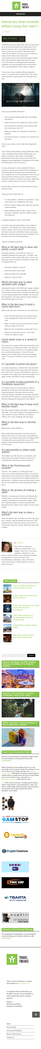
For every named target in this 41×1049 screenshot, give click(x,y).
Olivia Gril (20, 543)
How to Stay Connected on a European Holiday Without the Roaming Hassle (23, 617)
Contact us (10, 1037)
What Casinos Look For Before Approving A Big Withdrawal (23, 636)
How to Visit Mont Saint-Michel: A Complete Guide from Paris (24, 587)
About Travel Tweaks (14, 1034)
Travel (7, 32)
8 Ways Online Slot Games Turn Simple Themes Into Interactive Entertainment (26, 607)
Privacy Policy (11, 1027)
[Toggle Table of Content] (20, 39)
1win (3, 783)
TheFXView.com (23, 983)
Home (9, 1024)
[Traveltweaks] (20, 9)
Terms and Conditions (14, 1030)
